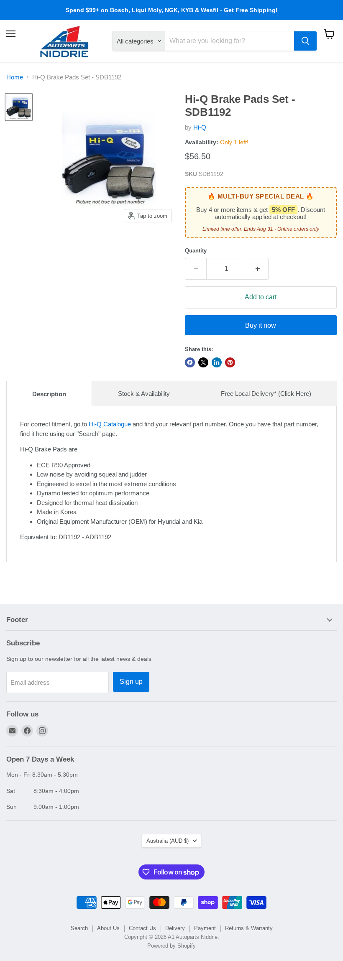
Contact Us (142, 928)
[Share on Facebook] (190, 362)
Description (49, 394)
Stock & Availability (144, 393)
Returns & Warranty (249, 928)
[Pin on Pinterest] (230, 362)
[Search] (305, 41)
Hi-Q (199, 127)
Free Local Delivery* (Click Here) (266, 393)
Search (79, 928)
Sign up (131, 681)
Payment (205, 928)
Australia (167, 841)
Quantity (196, 250)
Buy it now (260, 325)
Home (14, 77)
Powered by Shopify (171, 946)
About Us (108, 928)
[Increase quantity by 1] (258, 269)
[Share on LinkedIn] (217, 362)
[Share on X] (203, 362)
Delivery (175, 928)
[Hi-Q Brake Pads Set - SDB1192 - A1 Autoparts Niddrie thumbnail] (18, 107)
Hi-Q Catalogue (110, 424)
